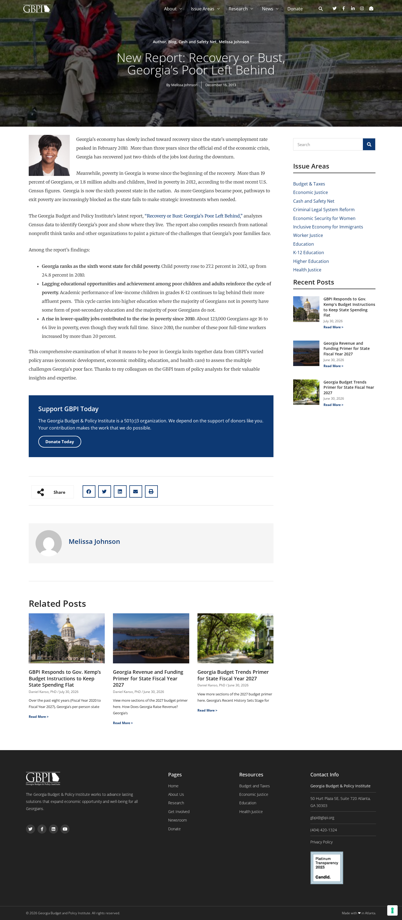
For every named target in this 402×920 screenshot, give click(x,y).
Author (159, 41)
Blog (172, 41)
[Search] (369, 144)
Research (238, 9)
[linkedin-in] (355, 8)
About (170, 9)
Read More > (39, 716)
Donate (295, 9)
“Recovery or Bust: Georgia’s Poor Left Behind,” (193, 216)
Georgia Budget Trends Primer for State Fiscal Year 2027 (233, 675)
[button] (89, 491)
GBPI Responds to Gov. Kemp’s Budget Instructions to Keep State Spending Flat (65, 678)
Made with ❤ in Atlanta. (359, 913)
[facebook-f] (346, 8)
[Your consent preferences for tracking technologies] (392, 910)
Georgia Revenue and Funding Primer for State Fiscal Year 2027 (148, 678)
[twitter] (337, 8)
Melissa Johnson (234, 41)
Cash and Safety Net (198, 41)
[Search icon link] (321, 9)
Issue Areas (202, 9)
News (267, 9)
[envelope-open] (372, 8)
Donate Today (59, 441)
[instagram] (364, 8)
